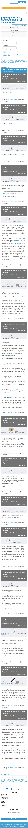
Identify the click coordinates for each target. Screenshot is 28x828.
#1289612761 (21, 425)
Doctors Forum (23, 25)
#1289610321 (21, 143)
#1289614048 (21, 579)
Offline (16, 431)
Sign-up (22, 2)
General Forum (16, 25)
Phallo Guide (4, 794)
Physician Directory (5, 795)
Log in (7, 99)
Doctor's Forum (4, 798)
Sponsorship (4, 800)
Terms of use (5, 826)
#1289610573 (21, 277)
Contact (3, 805)
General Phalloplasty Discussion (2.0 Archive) (13, 61)
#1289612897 (21, 504)
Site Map (3, 806)
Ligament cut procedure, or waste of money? (14, 62)
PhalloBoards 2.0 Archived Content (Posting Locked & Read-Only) (12, 59)
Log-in (14, 4)
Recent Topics (14, 32)
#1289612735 (21, 331)
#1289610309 (21, 112)
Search (14, 35)
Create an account (7, 55)
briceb (6, 431)
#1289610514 (21, 214)
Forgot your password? (8, 54)
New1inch (6, 682)
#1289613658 (21, 535)
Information (4, 804)
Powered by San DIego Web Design (17, 826)
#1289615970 (21, 674)
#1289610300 (21, 81)
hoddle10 (6, 285)
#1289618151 (21, 718)
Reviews (3, 808)
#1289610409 (21, 173)
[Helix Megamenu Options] (26, 13)
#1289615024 (21, 625)
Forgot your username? (19, 54)
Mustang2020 (5, 633)
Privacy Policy (23, 824)
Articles (3, 802)
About (2, 801)
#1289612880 (21, 465)
